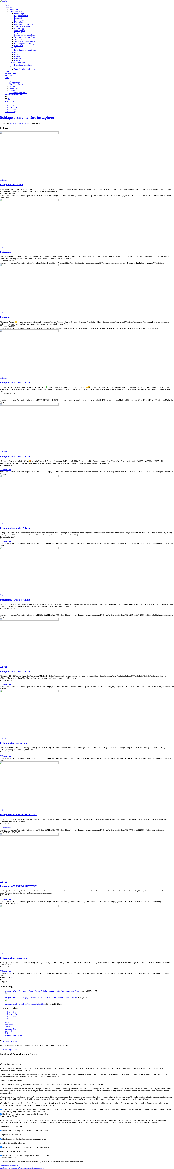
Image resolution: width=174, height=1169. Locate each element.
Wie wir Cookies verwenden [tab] (10, 1064)
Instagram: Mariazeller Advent (15, 382)
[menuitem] (89, 5)
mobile (12, 91)
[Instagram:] (29, 201)
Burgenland (13, 9)
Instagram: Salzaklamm (11, 184)
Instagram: (5, 252)
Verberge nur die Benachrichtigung (32, 1168)
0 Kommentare (5, 398)
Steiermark (13, 52)
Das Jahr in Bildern (16, 84)
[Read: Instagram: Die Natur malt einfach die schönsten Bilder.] (7, 1000)
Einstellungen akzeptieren (9, 1168)
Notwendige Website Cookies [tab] (11, 1080)
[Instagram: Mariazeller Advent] (29, 331)
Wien (11, 67)
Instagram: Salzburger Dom (13, 743)
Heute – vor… (14, 88)
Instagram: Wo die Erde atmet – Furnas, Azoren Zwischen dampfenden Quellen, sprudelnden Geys (42, 991)
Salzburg (12, 48)
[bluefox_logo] (4, 1)
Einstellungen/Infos (10, 1050)
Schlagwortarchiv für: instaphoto (27, 117)
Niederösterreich (15, 11)
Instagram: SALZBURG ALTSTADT (18, 814)
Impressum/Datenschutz (9, 1166)
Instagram (13, 80)
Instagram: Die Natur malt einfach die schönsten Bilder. (25, 1004)
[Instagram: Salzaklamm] (29, 133)
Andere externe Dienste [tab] (9, 1116)
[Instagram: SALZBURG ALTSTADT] (29, 763)
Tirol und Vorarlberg (17, 63)
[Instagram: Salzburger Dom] (29, 692)
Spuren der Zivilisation (18, 93)
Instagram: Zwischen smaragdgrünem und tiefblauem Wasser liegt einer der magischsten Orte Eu (41, 998)
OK (1, 1050)
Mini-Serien (13, 86)
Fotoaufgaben (14, 82)
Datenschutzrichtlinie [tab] (8, 1158)
